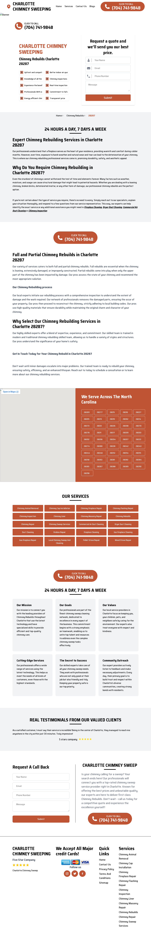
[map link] (9, 6)
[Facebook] (82, 873)
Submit (108, 97)
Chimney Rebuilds (75, 115)
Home (59, 115)
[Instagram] (67, 873)
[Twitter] (75, 873)
